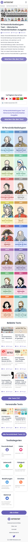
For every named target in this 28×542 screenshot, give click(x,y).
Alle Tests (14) (14, 398)
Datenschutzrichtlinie (14, 523)
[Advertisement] (14, 77)
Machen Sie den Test (14, 59)
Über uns (14, 526)
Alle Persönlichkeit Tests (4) (14, 434)
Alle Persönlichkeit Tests (11, 6)
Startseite (2, 6)
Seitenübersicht (14, 532)
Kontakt (14, 529)
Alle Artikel (14, 512)
